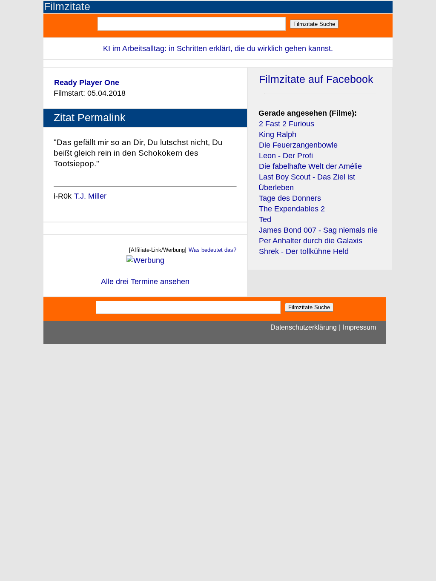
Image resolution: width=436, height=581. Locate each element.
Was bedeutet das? (212, 250)
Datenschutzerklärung (303, 327)
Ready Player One (86, 82)
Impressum (359, 327)
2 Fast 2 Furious (286, 124)
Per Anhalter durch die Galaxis (310, 240)
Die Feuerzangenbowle (298, 145)
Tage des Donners (290, 198)
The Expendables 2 (292, 209)
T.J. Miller (90, 196)
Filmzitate (67, 6)
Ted (265, 219)
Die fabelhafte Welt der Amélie (310, 166)
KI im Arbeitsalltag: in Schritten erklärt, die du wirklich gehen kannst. (218, 48)
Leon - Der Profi (286, 155)
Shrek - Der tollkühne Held (304, 251)
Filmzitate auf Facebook (316, 79)
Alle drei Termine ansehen (145, 281)
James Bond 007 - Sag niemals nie (318, 230)
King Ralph (277, 134)
